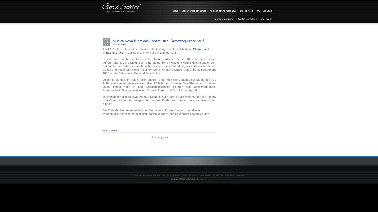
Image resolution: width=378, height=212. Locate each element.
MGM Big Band (264, 11)
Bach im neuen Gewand (202, 175)
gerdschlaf (122, 44)
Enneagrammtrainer (224, 19)
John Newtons (163, 59)
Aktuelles (114, 130)
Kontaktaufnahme (247, 19)
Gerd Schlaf (121, 7)
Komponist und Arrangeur (223, 11)
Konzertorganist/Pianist (193, 11)
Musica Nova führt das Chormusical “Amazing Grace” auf (158, 41)
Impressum (266, 19)
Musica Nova (246, 11)
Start (175, 11)
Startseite (137, 175)
